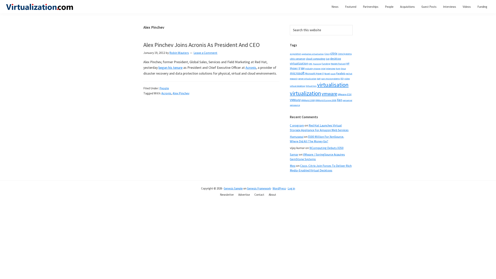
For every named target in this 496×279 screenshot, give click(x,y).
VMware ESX (344, 94)
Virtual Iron (311, 86)
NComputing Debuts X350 (326, 148)
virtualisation (333, 84)
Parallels (340, 73)
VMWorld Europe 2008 (325, 100)
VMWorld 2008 (308, 100)
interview (330, 68)
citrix (333, 53)
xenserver (347, 100)
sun (319, 78)
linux (343, 68)
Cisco (327, 53)
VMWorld (295, 100)
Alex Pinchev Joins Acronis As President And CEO (201, 44)
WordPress (279, 188)
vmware (329, 94)
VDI (342, 78)
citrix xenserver (297, 58)
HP (348, 63)
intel (323, 68)
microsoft (297, 73)
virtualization (305, 93)
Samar (294, 154)
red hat (349, 73)
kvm (338, 68)
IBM (303, 68)
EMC (311, 64)
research (294, 78)
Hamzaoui (296, 137)
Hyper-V (295, 68)
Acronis (250, 67)
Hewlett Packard (338, 63)
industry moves (312, 68)
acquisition (295, 54)
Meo (292, 166)
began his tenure (170, 67)
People (164, 88)
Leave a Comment (205, 53)
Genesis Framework (259, 188)
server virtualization (307, 78)
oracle (333, 73)
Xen (339, 100)
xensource (295, 105)
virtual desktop (297, 85)
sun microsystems (330, 78)
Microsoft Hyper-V (314, 73)
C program (297, 125)
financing (317, 64)
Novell (327, 73)
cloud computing (315, 58)
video (347, 78)
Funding (326, 63)
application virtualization (313, 54)
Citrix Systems (345, 53)
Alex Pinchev (181, 93)
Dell (328, 58)
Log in (291, 188)
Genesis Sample (233, 188)
